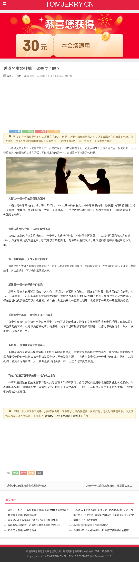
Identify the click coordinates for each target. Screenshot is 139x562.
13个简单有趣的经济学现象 (22, 530)
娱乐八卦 (56, 551)
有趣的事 (31, 551)
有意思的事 (43, 551)
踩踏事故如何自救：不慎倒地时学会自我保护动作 (34, 525)
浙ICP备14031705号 (101, 556)
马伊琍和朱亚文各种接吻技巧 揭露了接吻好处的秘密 (101, 530)
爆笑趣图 (68, 551)
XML (97, 551)
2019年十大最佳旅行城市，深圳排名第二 (109, 485)
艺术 (23, 229)
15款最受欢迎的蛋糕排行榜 (22, 515)
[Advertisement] (69, 105)
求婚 (30, 131)
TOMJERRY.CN (55, 556)
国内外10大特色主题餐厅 (86, 520)
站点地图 (88, 551)
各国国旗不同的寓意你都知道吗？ (91, 525)
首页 (9, 76)
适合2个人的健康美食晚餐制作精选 (26, 485)
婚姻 (43, 131)
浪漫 (56, 131)
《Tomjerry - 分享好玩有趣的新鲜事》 (62, 415)
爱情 (32, 198)
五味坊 (17, 76)
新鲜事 (78, 551)
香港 (17, 131)
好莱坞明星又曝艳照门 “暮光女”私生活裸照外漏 (33, 520)
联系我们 (107, 551)
